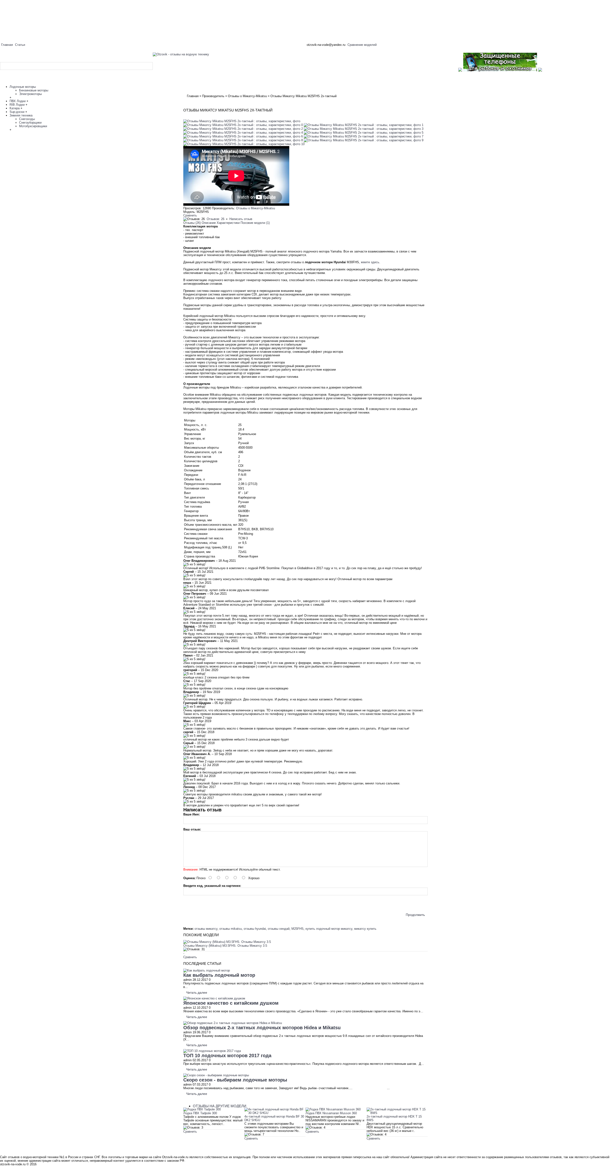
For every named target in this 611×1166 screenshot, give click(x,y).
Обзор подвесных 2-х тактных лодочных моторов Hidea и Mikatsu (262, 1027)
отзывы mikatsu (230, 928)
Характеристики (228, 223)
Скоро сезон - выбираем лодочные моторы (235, 1079)
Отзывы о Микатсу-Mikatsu (255, 208)
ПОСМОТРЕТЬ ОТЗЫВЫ (205, 1137)
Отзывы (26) (192, 223)
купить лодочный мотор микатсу (329, 928)
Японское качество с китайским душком (231, 1003)
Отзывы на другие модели (219, 1106)
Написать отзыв (240, 219)
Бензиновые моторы (33, 90)
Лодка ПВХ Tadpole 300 (200, 1113)
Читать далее (196, 992)
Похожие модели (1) (255, 223)
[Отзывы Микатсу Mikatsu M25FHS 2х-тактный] (241, 121)
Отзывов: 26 (215, 219)
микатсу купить (365, 928)
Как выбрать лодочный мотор (219, 975)
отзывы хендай (279, 928)
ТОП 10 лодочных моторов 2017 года (227, 1055)
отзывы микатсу (206, 928)
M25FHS (297, 928)
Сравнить (190, 215)
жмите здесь (370, 262)
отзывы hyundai (255, 928)
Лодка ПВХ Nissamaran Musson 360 (331, 1113)
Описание (209, 223)
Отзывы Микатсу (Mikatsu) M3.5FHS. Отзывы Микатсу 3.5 (225, 945)
